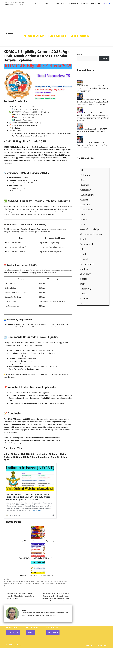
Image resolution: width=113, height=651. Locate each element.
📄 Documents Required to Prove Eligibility (25, 123)
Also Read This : (15, 131)
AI (81, 170)
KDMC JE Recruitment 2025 (18, 419)
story (82, 283)
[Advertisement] (56, 20)
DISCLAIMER (53, 633)
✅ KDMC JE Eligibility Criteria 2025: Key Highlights (29, 112)
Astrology (85, 175)
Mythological (87, 264)
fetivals (84, 214)
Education (85, 204)
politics (84, 268)
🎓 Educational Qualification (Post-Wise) (27, 115)
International (86, 244)
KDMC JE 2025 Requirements (33, 581)
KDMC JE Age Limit (49, 581)
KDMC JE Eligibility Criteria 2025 (21, 107)
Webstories (85, 3)
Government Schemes (91, 234)
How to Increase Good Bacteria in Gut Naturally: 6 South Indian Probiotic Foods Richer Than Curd (20, 596)
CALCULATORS (96, 3)
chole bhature (87, 194)
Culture (56, 3)
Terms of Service (101, 645)
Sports (63, 3)
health (83, 239)
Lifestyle (84, 259)
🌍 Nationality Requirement (22, 120)
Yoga (82, 303)
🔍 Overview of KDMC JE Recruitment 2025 (28, 109)
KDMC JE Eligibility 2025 (26, 583)
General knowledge (89, 229)
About (31, 633)
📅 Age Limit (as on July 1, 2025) (24, 117)
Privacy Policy (90, 645)
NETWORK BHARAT (13, 2)
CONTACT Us (13, 633)
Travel (83, 293)
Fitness (83, 219)
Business (84, 184)
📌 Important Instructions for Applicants (23, 125)
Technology (46, 3)
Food (82, 224)
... (23, 617)
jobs (7, 579)
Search (79, 54)
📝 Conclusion (14, 128)
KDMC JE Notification (42, 583)
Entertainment (73, 3)
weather (84, 298)
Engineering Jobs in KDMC (14, 581)
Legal (83, 254)
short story (85, 273)
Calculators (86, 189)
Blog (36, 3)
